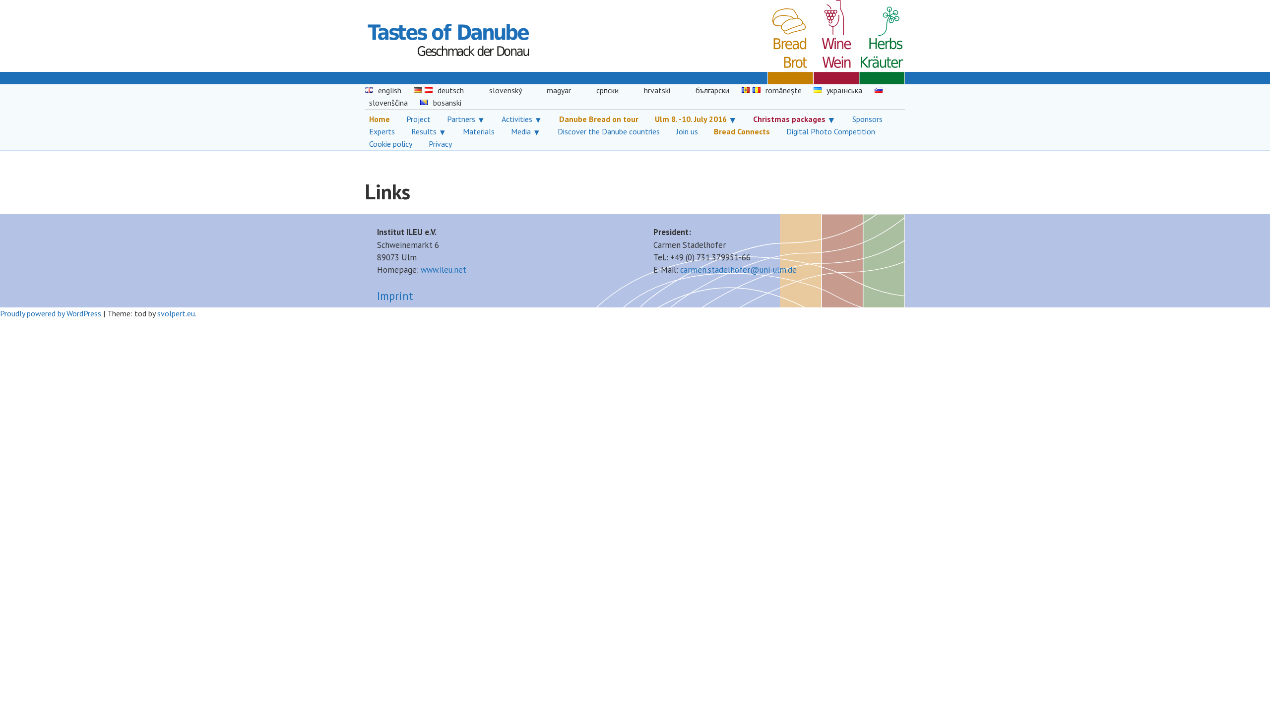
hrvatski (657, 90)
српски (607, 90)
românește (783, 90)
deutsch (451, 90)
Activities (517, 119)
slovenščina (388, 103)
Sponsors (867, 119)
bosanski (447, 103)
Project (418, 119)
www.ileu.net (443, 269)
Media (521, 131)
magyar (559, 90)
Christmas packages (789, 119)
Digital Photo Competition (830, 131)
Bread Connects (742, 131)
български (712, 90)
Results (424, 131)
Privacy (440, 144)
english (389, 90)
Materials (479, 131)
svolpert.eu (176, 313)
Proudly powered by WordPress (50, 313)
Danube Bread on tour (598, 119)
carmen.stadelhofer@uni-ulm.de (738, 269)
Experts (382, 131)
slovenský (505, 90)
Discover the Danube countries (609, 131)
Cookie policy (390, 144)
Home (379, 119)
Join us (687, 131)
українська (844, 90)
